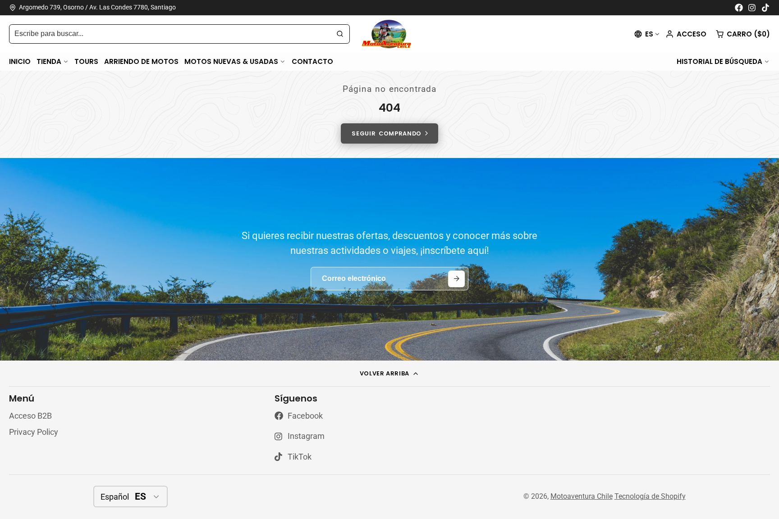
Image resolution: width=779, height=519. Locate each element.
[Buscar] (339, 34)
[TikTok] (766, 8)
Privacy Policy (33, 432)
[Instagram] (752, 8)
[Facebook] (739, 8)
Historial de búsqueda (719, 61)
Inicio (20, 61)
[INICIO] (390, 34)
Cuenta (685, 34)
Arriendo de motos (141, 61)
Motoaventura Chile (581, 496)
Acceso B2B (30, 415)
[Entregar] (456, 279)
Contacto (312, 61)
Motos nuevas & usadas (231, 61)
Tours (86, 61)
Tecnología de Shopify (650, 496)
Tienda (49, 61)
